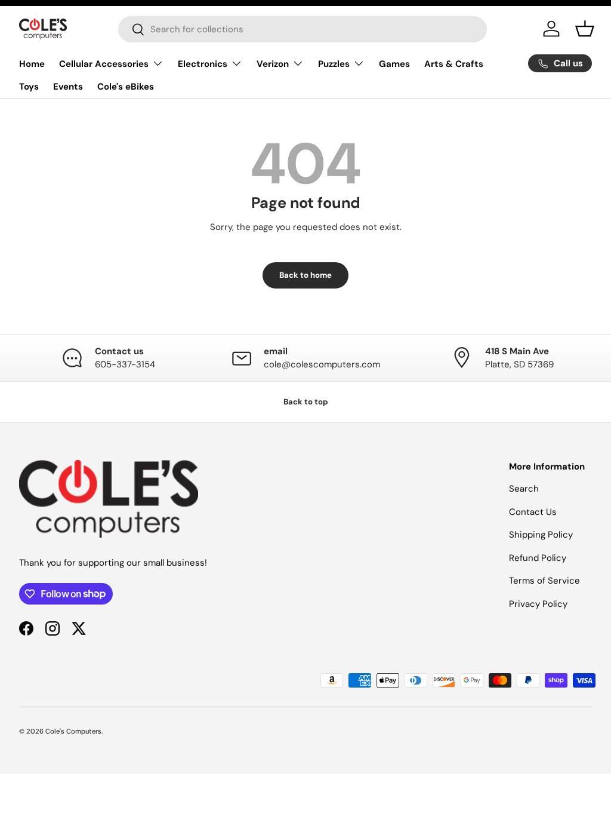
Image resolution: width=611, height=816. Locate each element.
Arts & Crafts (453, 64)
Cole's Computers (73, 731)
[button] (585, 29)
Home (32, 64)
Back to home (305, 275)
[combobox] (302, 29)
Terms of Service (544, 581)
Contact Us (533, 512)
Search (524, 489)
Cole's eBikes (125, 87)
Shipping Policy (541, 535)
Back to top (305, 402)
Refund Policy (537, 558)
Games (394, 64)
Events (68, 87)
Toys (29, 87)
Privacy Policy (538, 604)
